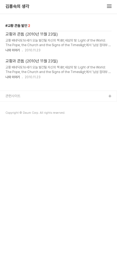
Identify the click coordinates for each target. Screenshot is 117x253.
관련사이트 (12, 96)
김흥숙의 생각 (17, 6)
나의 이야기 (12, 50)
